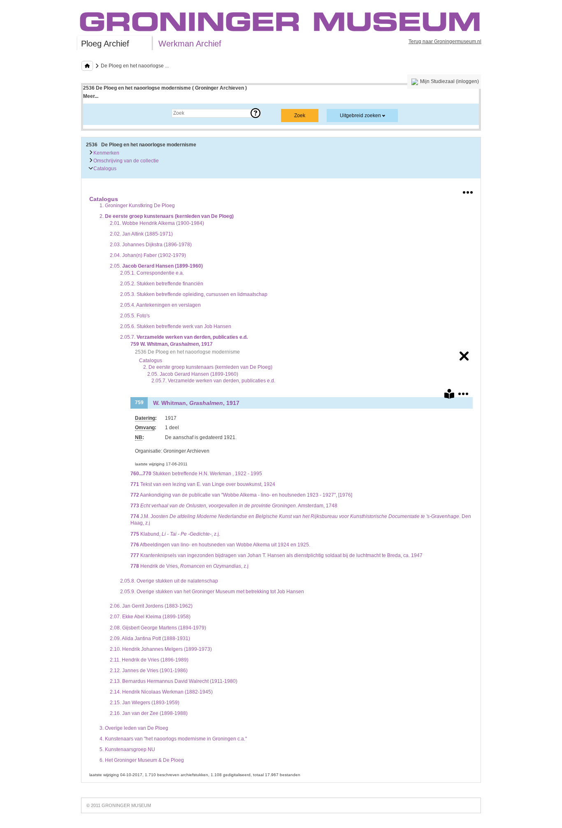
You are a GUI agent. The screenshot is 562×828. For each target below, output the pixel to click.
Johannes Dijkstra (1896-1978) (151, 244)
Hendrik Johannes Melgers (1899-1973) (161, 649)
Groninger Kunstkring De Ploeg (137, 205)
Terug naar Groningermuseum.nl (445, 41)
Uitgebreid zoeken (360, 115)
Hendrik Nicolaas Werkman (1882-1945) (161, 692)
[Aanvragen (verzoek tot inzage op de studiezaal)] (449, 395)
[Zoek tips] (255, 113)
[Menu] (468, 191)
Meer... (90, 96)
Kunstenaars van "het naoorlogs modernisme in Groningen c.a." (173, 739)
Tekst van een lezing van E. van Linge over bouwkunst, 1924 (202, 484)
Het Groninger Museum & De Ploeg (142, 760)
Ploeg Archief (105, 43)
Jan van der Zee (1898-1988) (149, 713)
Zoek (96, 113)
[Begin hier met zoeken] (87, 66)
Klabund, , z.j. (175, 534)
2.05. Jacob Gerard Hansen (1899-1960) (192, 374)
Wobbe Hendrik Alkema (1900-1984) (157, 223)
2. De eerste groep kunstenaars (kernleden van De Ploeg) (207, 367)
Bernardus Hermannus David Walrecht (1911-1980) (173, 681)
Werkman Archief (189, 43)
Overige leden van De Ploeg (134, 728)
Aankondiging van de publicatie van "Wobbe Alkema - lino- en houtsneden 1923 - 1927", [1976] (241, 495)
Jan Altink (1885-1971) (141, 234)
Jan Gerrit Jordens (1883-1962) (151, 606)
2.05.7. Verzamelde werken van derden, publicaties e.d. (213, 381)
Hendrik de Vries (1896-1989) (149, 660)
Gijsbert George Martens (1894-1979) (158, 628)
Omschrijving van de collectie (125, 161)
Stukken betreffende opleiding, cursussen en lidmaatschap (193, 294)
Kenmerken (105, 153)
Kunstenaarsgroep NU (127, 749)
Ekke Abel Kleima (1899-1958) (150, 617)
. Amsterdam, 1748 (233, 506)
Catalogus (104, 168)
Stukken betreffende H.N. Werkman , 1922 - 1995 (196, 473)
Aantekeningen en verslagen (160, 305)
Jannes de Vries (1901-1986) (149, 670)
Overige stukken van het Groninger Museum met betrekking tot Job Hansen (212, 591)
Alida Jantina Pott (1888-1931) (150, 638)
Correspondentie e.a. (152, 273)
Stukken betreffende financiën (161, 284)
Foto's (135, 316)
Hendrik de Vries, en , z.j (189, 566)
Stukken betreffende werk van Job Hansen (175, 326)
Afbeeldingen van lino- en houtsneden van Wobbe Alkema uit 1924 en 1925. (220, 545)
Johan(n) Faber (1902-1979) (148, 255)
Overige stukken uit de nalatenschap (169, 581)
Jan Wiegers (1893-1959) (144, 702)
